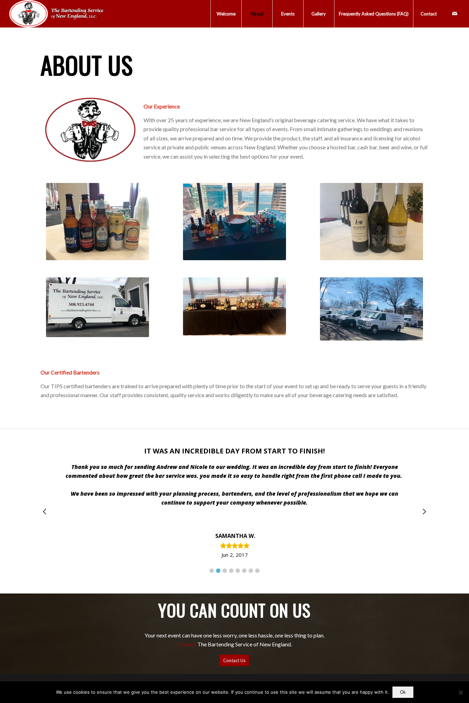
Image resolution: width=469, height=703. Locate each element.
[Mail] (454, 13)
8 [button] (257, 570)
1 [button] (211, 570)
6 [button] (244, 570)
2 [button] (218, 570)
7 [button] (251, 570)
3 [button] (224, 570)
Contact (186, 644)
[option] (234, 503)
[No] (460, 692)
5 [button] (238, 570)
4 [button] (231, 570)
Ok (403, 692)
